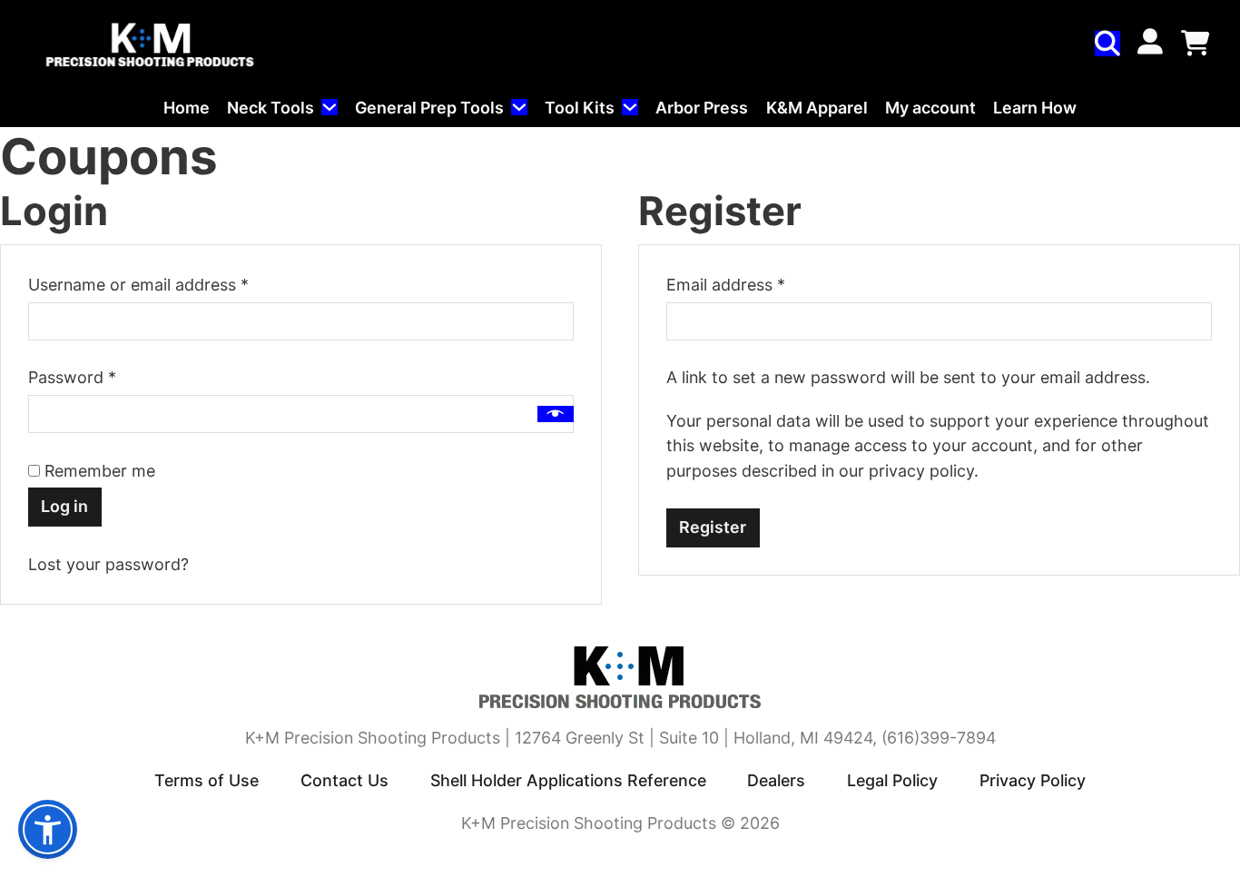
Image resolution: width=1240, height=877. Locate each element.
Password (105, 377)
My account (930, 107)
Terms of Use (206, 780)
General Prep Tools (429, 107)
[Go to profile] (1150, 43)
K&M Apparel (817, 107)
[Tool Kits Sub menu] (630, 107)
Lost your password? (108, 564)
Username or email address (171, 284)
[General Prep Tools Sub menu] (519, 107)
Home (186, 107)
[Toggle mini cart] (1195, 43)
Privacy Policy (1032, 780)
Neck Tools (270, 107)
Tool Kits (580, 107)
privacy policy (921, 470)
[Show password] (555, 414)
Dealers (776, 780)
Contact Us (344, 780)
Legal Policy (892, 780)
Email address (758, 284)
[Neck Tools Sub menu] (329, 107)
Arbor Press (701, 107)
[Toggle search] (1107, 43)
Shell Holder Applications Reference (568, 780)
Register (712, 527)
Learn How (1035, 107)
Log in (64, 506)
